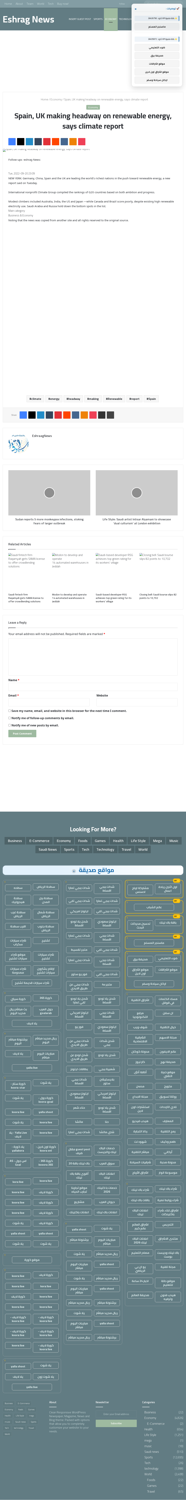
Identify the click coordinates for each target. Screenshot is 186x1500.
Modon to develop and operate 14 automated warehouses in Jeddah (69, 598)
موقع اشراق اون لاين (140, 971)
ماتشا (79, 1121)
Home (8, 3)
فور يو (79, 1026)
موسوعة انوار (168, 1172)
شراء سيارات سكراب (18, 942)
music (173, 840)
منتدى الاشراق (168, 1238)
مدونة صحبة (168, 1162)
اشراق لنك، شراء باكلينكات (168, 1212)
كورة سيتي (18, 999)
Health (118, 840)
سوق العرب (107, 1163)
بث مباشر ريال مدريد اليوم (18, 1011)
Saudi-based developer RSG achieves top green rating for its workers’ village (114, 598)
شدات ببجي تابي (79, 901)
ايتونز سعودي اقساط (106, 923)
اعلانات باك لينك (107, 1212)
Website (102, 695)
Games (100, 840)
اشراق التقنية (140, 1000)
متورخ (168, 1086)
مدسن (140, 1086)
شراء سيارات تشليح (46, 956)
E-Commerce (39, 840)
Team (30, 3)
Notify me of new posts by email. (35, 725)
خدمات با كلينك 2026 (107, 1189)
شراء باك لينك (168, 1188)
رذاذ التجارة (140, 1131)
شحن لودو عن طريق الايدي (79, 1056)
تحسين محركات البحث (140, 925)
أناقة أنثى (140, 1072)
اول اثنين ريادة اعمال (167, 888)
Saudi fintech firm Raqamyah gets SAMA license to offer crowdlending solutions (26, 598)
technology (126, 19)
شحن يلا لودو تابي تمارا (79, 1000)
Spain (152, 398)
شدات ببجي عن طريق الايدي (79, 986)
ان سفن (168, 1013)
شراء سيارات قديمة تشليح (32, 982)
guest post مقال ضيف (79, 1151)
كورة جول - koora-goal (45, 1099)
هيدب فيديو (140, 1121)
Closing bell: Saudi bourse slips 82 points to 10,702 (158, 596)
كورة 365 (46, 997)
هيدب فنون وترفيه (168, 1297)
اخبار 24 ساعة (140, 1281)
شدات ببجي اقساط (106, 888)
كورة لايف (46, 1192)
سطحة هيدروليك (18, 900)
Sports (98, 19)
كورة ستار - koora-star (18, 1085)
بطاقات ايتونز (79, 1069)
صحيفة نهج (167, 1062)
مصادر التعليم (140, 1252)
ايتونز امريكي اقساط (79, 1014)
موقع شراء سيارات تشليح (18, 956)
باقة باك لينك (167, 922)
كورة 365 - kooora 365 (46, 1162)
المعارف (168, 1121)
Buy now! (62, 3)
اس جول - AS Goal (18, 1162)
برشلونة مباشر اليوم (18, 1041)
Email (13, 695)
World (40, 3)
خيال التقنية (168, 1027)
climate (36, 398)
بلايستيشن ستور (107, 1081)
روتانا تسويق (168, 1096)
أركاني (168, 1152)
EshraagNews (42, 436)
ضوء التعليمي (167, 958)
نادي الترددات (168, 1107)
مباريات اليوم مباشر (107, 1241)
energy (54, 398)
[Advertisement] (93, 61)
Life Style (138, 840)
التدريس (167, 1224)
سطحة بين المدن (46, 900)
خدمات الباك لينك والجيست (106, 1150)
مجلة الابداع (140, 1096)
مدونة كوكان (140, 1051)
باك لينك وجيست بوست (168, 1254)
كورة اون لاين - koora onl (46, 1148)
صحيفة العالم (140, 1295)
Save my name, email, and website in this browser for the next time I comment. (69, 711)
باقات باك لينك (140, 1200)
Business (15, 840)
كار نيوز (140, 1062)
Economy (110, 19)
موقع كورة (32, 1259)
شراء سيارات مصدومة (18, 970)
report (135, 398)
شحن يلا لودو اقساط (79, 923)
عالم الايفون (168, 1051)
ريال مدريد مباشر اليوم (46, 1040)
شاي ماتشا (106, 1132)
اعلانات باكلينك (79, 1212)
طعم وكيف (168, 1141)
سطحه (18, 887)
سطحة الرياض (46, 886)
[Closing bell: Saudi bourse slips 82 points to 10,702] (159, 572)
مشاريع (79, 1202)
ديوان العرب (107, 1202)
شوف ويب (140, 1027)
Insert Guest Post (80, 19)
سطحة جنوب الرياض (45, 928)
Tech (51, 3)
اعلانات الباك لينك (140, 1212)
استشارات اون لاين (140, 1108)
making (94, 398)
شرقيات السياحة (140, 1162)
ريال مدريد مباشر (107, 1253)
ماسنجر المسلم (154, 942)
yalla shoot (79, 1229)
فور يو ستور (79, 974)
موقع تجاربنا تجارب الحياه (79, 1189)
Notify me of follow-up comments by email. (42, 718)
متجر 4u (107, 984)
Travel (126, 849)
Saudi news (48, 849)
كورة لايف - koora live (46, 1319)
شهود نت (140, 1141)
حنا (107, 1121)
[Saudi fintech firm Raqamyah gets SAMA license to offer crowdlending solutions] (27, 572)
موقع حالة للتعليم (168, 1282)
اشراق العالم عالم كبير (140, 1226)
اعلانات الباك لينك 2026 (140, 1240)
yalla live (32, 1067)
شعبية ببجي (107, 1069)
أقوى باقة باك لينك (79, 1175)
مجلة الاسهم (168, 1037)
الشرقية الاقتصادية (140, 1039)
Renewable (115, 398)
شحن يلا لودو (107, 1055)
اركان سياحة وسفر (154, 983)
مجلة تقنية (168, 1267)
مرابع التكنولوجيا (140, 1014)
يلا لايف (32, 1023)
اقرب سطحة (18, 926)
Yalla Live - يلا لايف (18, 1134)
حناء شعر (79, 1107)
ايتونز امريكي (79, 911)
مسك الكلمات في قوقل (168, 1000)
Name (13, 680)
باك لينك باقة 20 (79, 1163)
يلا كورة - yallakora (18, 1148)
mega (157, 840)
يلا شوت (106, 1228)
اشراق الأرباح (140, 1172)
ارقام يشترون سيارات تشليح (46, 970)
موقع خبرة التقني (168, 1074)
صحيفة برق (140, 959)
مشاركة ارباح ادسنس (140, 889)
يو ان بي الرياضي (140, 1268)
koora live (18, 1112)
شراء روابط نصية (168, 1200)
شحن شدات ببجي (106, 1042)
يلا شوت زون (45, 1376)
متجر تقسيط (79, 949)
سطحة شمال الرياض (45, 914)
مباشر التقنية (140, 1152)
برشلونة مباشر (79, 1239)
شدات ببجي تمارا (79, 887)
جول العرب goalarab (46, 1011)
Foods (83, 840)
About (19, 3)
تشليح (46, 940)
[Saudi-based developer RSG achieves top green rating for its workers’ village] (115, 572)
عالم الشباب (154, 907)
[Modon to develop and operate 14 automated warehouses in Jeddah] (71, 572)
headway (74, 398)
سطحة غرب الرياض (18, 914)
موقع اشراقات (167, 969)
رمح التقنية (168, 1131)
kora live (18, 1181)
